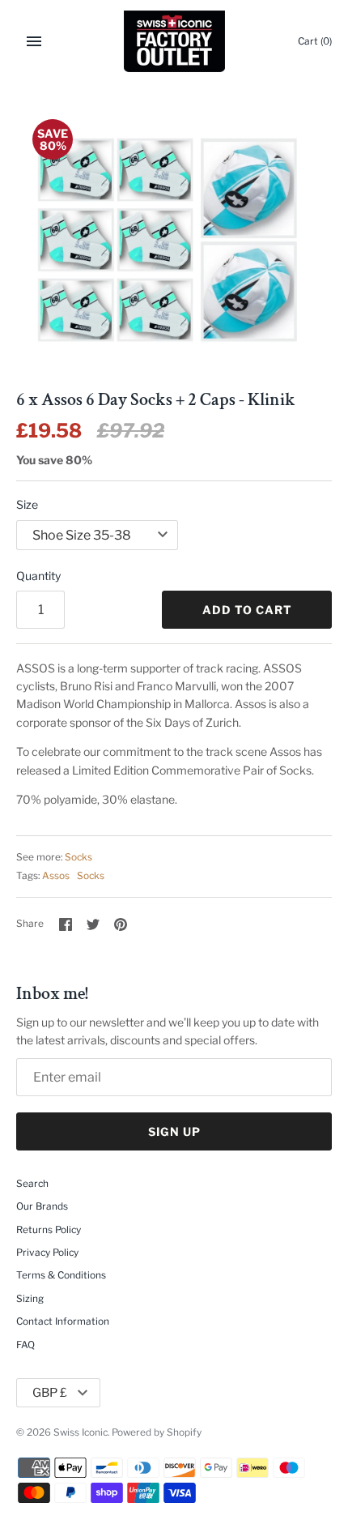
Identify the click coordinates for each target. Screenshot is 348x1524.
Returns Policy (48, 1230)
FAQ (25, 1345)
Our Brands (42, 1206)
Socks (78, 857)
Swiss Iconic (80, 1432)
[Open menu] (34, 41)
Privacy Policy (47, 1252)
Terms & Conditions (61, 1275)
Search (32, 1183)
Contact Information (62, 1321)
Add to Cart (247, 610)
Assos (56, 876)
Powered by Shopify (157, 1432)
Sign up (174, 1131)
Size (27, 504)
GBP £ (49, 1392)
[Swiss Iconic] (174, 41)
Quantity (38, 576)
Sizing (30, 1298)
